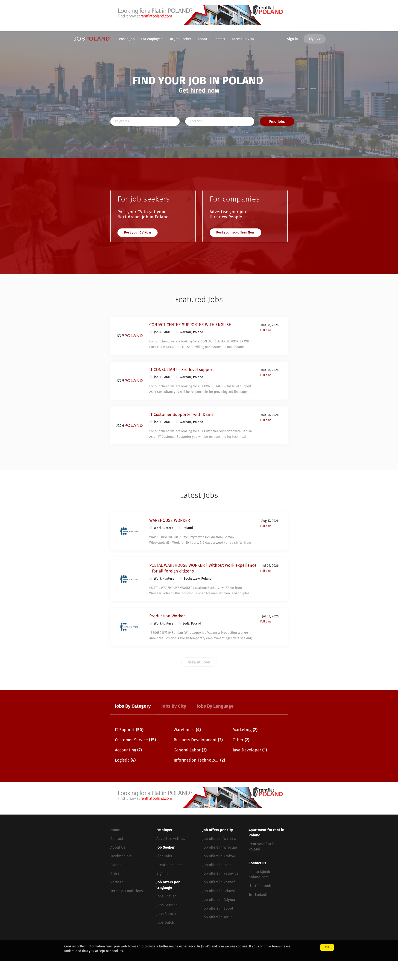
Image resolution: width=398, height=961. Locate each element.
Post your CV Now (137, 232)
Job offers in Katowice (220, 873)
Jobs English (166, 896)
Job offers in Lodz (216, 865)
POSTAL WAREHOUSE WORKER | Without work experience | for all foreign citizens (203, 569)
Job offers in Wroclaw (219, 847)
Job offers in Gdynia (218, 900)
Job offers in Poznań (218, 882)
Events (115, 865)
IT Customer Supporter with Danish (182, 415)
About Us (117, 847)
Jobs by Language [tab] (215, 706)
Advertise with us (170, 839)
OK (327, 947)
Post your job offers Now (235, 232)
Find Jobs (277, 121)
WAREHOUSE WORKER (169, 521)
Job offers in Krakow (218, 856)
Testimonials (121, 856)
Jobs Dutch (165, 922)
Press (114, 873)
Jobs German (167, 905)
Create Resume (169, 865)
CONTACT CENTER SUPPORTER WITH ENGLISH (190, 325)
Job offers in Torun (217, 917)
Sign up (315, 39)
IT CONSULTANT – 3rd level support (181, 370)
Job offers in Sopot (217, 908)
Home (115, 830)
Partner (116, 882)
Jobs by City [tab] (173, 706)
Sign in (292, 39)
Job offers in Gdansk (219, 891)
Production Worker (167, 616)
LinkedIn (262, 895)
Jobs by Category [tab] (133, 706)
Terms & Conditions (126, 891)
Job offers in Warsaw (219, 839)
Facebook (263, 886)
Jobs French (166, 914)
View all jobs (199, 662)
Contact (116, 839)
